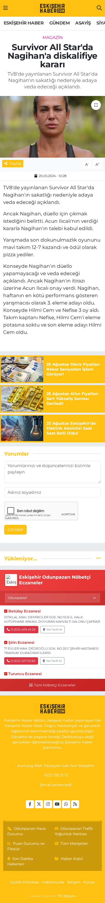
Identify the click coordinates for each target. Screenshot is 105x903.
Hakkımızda (53, 882)
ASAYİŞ (83, 23)
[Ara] (99, 8)
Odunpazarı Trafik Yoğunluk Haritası (74, 831)
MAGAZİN (52, 37)
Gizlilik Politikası (24, 882)
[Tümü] (98, 558)
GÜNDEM (59, 23)
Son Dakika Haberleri (20, 861)
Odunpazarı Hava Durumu (26, 831)
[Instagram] (48, 804)
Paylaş (15, 163)
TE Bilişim (66, 896)
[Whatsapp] (66, 804)
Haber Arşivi (72, 858)
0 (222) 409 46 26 (23, 629)
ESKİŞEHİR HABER (23, 23)
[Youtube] (57, 804)
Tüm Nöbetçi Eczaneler (54, 685)
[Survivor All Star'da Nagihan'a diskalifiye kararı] (52, 127)
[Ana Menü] (5, 8)
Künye (89, 882)
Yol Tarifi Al (54, 629)
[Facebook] (30, 804)
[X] (39, 804)
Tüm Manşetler (74, 843)
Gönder (15, 529)
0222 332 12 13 (56, 775)
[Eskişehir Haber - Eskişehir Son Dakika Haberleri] (52, 8)
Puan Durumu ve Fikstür (26, 846)
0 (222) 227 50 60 (23, 661)
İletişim (73, 882)
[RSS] (75, 804)
